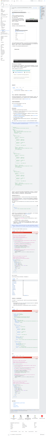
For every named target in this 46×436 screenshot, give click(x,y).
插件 (19, 10)
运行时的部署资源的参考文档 (20, 116)
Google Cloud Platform (31, 431)
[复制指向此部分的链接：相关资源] (16, 401)
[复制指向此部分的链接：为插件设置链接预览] (20, 101)
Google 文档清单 (15, 405)
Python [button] (20, 87)
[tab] (14, 87)
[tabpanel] (25, 90)
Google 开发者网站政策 (15, 410)
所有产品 (36, 431)
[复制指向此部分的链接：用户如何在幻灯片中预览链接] (22, 64)
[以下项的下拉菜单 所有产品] (19, 1)
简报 (34, 425)
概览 (1, 4)
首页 (12, 10)
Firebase (26, 431)
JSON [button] (13, 204)
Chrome (23, 431)
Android (19, 431)
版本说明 (12, 426)
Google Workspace (16, 10)
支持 (11, 4)
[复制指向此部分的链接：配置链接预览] (17, 108)
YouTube (35, 427)
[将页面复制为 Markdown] (28, 12)
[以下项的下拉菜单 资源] (22, 1)
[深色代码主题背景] (36, 125)
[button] (4, 18)
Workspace (7, 0)
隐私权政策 (13, 434)
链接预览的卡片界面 (16, 406)
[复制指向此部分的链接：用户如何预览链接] (19, 24)
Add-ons (2, 3)
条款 (11, 434)
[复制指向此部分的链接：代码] (14, 353)
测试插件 (14, 404)
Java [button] (23, 87)
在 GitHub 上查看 (35, 232)
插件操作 (20, 223)
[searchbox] (5, 6)
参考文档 (6, 4)
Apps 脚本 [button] (14, 87)
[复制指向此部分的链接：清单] (14, 307)
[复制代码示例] (37, 125)
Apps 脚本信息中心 (24, 425)
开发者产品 (12, 425)
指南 (3, 4)
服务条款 (12, 428)
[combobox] (34, 0)
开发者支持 (12, 427)
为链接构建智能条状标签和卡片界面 (18, 106)
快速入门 (29, 90)
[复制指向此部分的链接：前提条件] (16, 85)
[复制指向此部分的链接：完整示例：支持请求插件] (22, 298)
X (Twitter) (35, 426)
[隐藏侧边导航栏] (8, 434)
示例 (9, 4)
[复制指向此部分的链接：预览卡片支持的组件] (18, 275)
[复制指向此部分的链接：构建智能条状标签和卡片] (20, 195)
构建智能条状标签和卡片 (18, 114)
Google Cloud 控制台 (24, 426)
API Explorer (23, 427)
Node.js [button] (17, 87)
